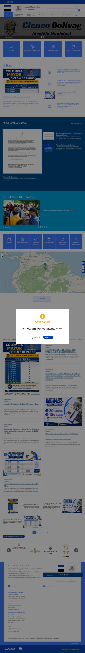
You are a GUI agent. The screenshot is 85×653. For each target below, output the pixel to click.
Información (48, 337)
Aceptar (36, 337)
